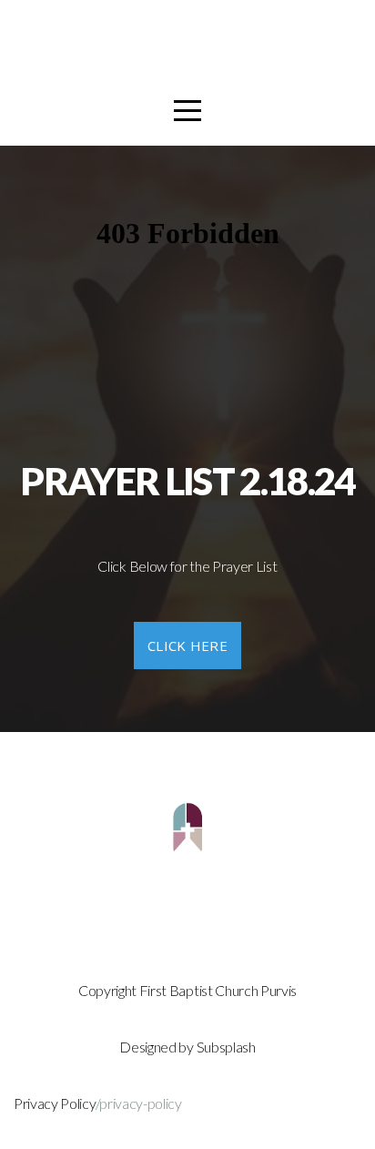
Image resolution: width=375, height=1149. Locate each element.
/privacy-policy (139, 1103)
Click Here (187, 645)
